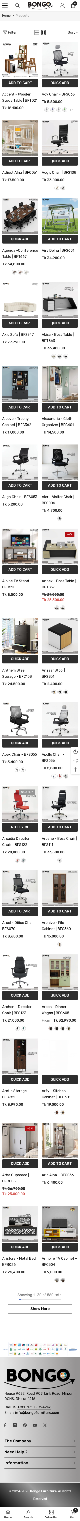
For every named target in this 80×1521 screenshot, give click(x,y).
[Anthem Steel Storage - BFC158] (20, 636)
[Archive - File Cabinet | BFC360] (60, 888)
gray (58, 109)
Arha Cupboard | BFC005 (15, 1178)
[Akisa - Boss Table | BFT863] (60, 300)
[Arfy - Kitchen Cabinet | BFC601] (60, 1056)
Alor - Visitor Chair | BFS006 (58, 500)
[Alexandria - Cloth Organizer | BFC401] (60, 384)
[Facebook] (5, 1425)
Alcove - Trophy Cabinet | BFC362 (16, 422)
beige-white (53, 356)
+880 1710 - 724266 (34, 1407)
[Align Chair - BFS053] (20, 462)
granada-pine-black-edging (56, 1112)
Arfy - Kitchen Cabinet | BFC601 (56, 1094)
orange (17, 860)
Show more (40, 1309)
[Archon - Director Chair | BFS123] (20, 972)
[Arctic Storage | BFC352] (20, 1056)
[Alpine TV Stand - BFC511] (20, 546)
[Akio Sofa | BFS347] (20, 300)
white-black (65, 356)
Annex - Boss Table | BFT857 (59, 584)
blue (52, 109)
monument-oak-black (56, 1028)
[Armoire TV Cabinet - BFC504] (60, 1224)
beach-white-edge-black (53, 692)
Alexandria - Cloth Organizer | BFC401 (58, 422)
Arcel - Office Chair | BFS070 (19, 926)
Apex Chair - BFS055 (19, 754)
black (46, 109)
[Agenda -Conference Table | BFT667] (20, 216)
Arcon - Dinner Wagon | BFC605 (55, 1010)
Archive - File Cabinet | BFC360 (56, 926)
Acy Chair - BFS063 (58, 94)
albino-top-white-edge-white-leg (26, 272)
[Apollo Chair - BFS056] (60, 720)
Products (22, 16)
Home (6, 16)
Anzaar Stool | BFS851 (53, 673)
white (53, 776)
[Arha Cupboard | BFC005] (20, 1140)
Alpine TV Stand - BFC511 (17, 584)
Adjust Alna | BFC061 (20, 172)
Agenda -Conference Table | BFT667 (20, 253)
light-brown (56, 188)
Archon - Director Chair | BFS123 (17, 1010)
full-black (65, 692)
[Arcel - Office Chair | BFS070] (20, 888)
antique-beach (59, 944)
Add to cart (20, 83)
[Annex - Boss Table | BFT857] (60, 546)
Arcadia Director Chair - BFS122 (16, 841)
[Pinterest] (25, 1425)
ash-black (17, 770)
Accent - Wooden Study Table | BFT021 (20, 97)
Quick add (59, 83)
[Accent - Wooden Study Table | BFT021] (20, 60)
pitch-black (62, 188)
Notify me (20, 827)
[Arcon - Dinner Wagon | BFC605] (60, 972)
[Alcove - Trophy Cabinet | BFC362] (20, 384)
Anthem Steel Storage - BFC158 (17, 673)
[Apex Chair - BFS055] (20, 720)
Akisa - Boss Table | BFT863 (58, 337)
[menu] (5, 5)
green (23, 860)
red (59, 776)
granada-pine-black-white (50, 1028)
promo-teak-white (62, 1280)
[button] (37, 32)
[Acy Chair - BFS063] (60, 60)
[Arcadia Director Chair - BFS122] (20, 804)
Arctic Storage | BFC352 (15, 1094)
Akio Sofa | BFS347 (18, 334)
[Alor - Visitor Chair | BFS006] (60, 462)
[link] (40, 1349)
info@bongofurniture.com (37, 1413)
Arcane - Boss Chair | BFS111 (59, 841)
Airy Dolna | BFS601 (58, 250)
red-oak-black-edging (62, 1112)
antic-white (56, 607)
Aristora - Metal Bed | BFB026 (20, 1261)
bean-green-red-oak (68, 1028)
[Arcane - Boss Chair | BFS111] (60, 804)
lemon (64, 109)
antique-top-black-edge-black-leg (14, 272)
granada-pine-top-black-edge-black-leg (20, 272)
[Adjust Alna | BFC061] (20, 138)
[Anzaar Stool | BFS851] (60, 636)
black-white (59, 356)
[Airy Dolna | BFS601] (60, 216)
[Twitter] (45, 1425)
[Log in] (62, 5)
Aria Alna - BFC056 (58, 1175)
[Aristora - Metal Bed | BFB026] (20, 1224)
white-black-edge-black (59, 692)
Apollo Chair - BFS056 (53, 757)
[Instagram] (15, 1425)
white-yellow (56, 1280)
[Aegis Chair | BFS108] (60, 138)
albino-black (62, 607)
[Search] (17, 5)
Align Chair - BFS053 (19, 497)
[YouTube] (35, 1425)
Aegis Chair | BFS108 (59, 172)
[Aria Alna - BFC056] (60, 1140)
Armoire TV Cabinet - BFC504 (59, 1261)
